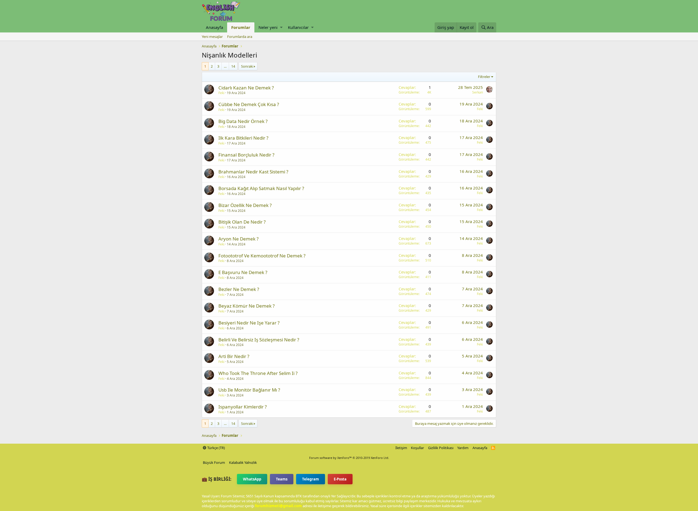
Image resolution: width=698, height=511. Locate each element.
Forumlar (240, 27)
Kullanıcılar (298, 27)
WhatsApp (252, 479)
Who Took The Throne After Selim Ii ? (257, 373)
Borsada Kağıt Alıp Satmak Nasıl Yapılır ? (261, 188)
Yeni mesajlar (212, 36)
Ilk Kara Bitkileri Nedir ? (243, 138)
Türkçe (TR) (215, 447)
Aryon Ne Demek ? (238, 239)
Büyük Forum (214, 462)
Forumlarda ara (239, 36)
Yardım (462, 447)
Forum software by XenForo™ (349, 458)
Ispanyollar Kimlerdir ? (242, 407)
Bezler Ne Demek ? (238, 289)
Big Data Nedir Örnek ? (242, 121)
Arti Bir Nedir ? (233, 356)
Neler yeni (268, 27)
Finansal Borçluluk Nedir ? (246, 155)
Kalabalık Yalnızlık (243, 462)
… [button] (225, 66)
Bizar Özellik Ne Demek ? (245, 205)
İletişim (401, 447)
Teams (281, 479)
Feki (221, 93)
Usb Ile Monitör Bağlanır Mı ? (249, 390)
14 (233, 66)
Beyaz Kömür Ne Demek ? (246, 306)
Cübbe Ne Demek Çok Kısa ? (248, 104)
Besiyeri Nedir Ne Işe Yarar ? (248, 323)
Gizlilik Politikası (440, 447)
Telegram (310, 479)
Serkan (477, 92)
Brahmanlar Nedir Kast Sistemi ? (253, 172)
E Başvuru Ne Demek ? (242, 272)
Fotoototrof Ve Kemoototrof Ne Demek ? (261, 256)
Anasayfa (214, 27)
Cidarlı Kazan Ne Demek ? (246, 88)
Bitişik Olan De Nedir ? (242, 222)
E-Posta (340, 479)
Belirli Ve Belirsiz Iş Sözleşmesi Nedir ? (258, 339)
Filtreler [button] (484, 76)
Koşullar (417, 447)
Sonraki (247, 66)
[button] (281, 27)
